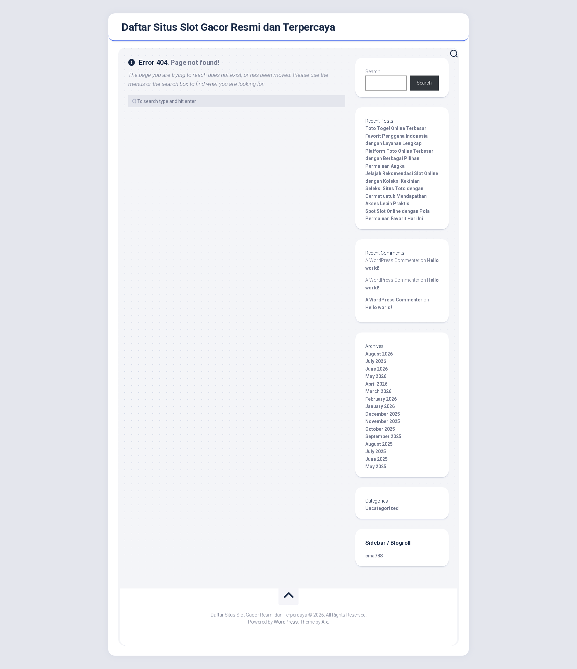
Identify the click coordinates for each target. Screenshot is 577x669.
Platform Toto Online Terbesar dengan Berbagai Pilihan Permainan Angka (399, 158)
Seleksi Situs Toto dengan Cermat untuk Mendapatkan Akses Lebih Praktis (396, 196)
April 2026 (376, 384)
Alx (325, 622)
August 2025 (379, 444)
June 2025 (376, 459)
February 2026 (381, 399)
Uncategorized (382, 508)
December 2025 (382, 414)
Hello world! (378, 307)
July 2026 (375, 361)
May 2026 (375, 376)
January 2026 (380, 406)
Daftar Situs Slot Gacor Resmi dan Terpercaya (228, 27)
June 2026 (376, 369)
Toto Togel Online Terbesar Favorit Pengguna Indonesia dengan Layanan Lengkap (396, 136)
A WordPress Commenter (393, 299)
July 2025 (375, 451)
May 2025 (375, 466)
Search (372, 71)
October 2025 (380, 429)
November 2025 (382, 421)
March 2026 (378, 391)
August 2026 (379, 354)
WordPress (286, 622)
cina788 (374, 555)
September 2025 (383, 436)
